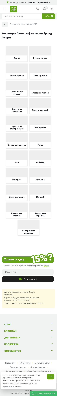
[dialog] (37, 9)
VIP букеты (25, 363)
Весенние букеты (13, 371)
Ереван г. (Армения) (37, 3)
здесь (46, 266)
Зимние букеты (42, 363)
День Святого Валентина (39, 371)
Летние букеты (37, 367)
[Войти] (52, 9)
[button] (43, 393)
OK (50, 377)
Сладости (10, 363)
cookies (19, 375)
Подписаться (30, 279)
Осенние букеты (17, 367)
